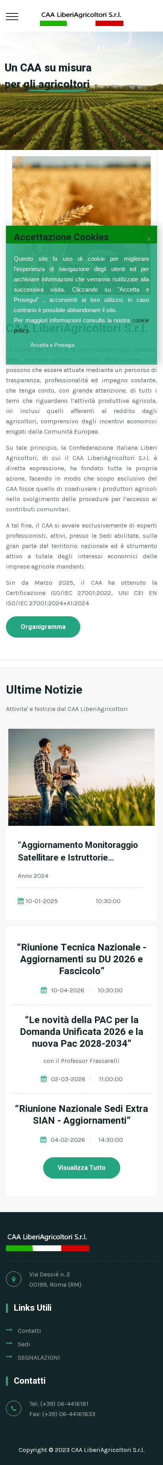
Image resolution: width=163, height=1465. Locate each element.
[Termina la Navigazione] (149, 237)
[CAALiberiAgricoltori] (81, 15)
